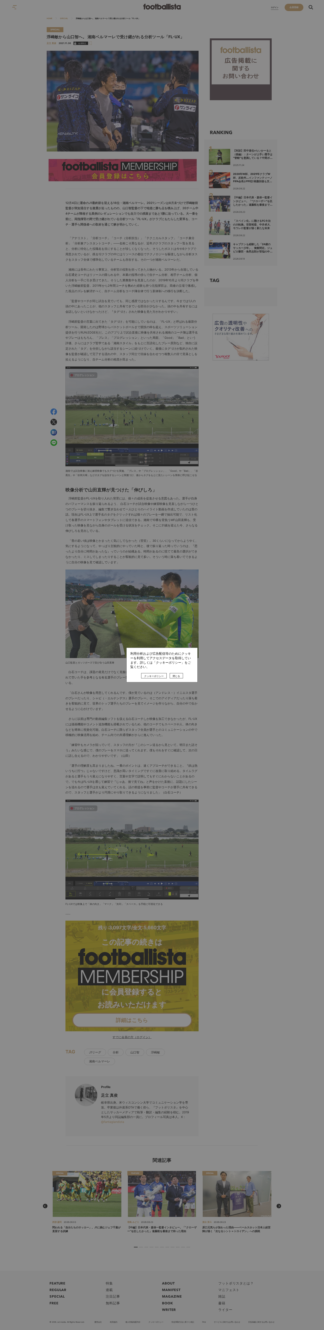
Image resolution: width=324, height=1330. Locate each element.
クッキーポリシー (154, 676)
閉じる (176, 676)
